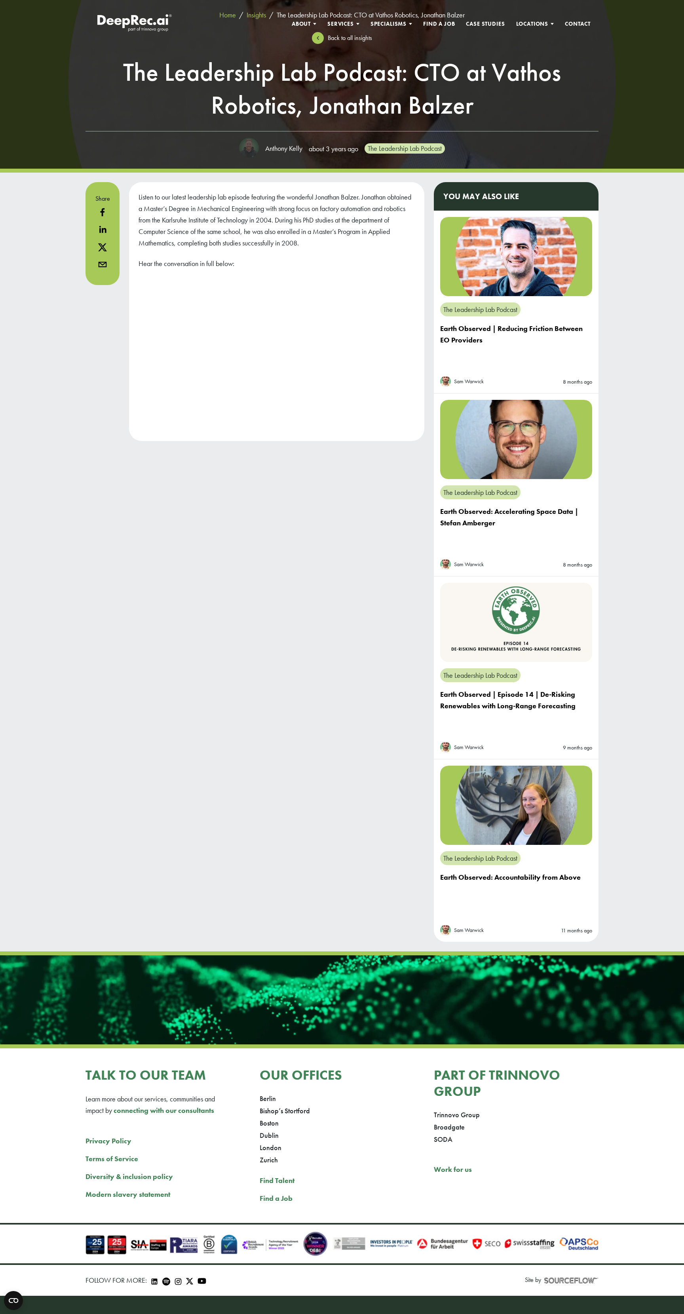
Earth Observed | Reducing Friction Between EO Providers (511, 334)
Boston (269, 1123)
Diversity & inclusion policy (129, 1176)
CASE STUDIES (485, 23)
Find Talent (277, 1180)
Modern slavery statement (128, 1194)
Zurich (269, 1159)
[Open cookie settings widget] (13, 1300)
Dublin (269, 1135)
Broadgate (449, 1126)
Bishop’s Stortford (285, 1110)
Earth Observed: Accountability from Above (510, 877)
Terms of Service (112, 1158)
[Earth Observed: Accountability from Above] (516, 805)
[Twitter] (190, 1280)
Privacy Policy (108, 1140)
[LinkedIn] (154, 1280)
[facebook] (102, 212)
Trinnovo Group (457, 1114)
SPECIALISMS (388, 23)
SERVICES (340, 23)
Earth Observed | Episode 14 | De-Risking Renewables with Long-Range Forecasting (508, 700)
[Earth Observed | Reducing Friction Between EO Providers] (516, 256)
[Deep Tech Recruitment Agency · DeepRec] (134, 24)
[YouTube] (202, 1280)
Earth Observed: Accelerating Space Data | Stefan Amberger (509, 517)
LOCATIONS (532, 23)
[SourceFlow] (571, 1280)
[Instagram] (178, 1280)
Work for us (453, 1169)
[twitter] (102, 247)
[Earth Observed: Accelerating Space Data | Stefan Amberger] (516, 439)
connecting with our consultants (164, 1110)
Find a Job (276, 1198)
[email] (102, 264)
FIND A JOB (439, 23)
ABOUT (301, 23)
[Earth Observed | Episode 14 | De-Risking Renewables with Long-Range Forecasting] (516, 622)
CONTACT (578, 23)
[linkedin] (102, 229)
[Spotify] (166, 1280)
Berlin (268, 1098)
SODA (443, 1139)
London (270, 1147)
